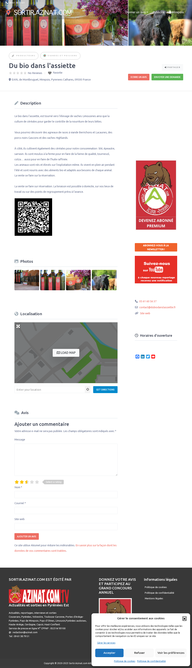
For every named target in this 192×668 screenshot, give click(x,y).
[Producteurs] (13, 56)
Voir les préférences (171, 652)
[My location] (87, 389)
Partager (174, 67)
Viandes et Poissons (62, 55)
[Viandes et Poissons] (44, 56)
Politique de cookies (124, 661)
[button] (184, 618)
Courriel (20, 503)
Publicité (158, 12)
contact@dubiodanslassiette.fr (157, 307)
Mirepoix (177, 12)
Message (19, 439)
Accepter (109, 652)
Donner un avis (135, 12)
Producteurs (26, 55)
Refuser (139, 652)
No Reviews (35, 73)
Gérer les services (106, 643)
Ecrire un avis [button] (139, 77)
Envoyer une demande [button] (167, 77)
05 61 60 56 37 (148, 301)
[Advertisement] (163, 122)
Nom (18, 487)
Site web (19, 519)
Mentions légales (154, 598)
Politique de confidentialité (151, 661)
